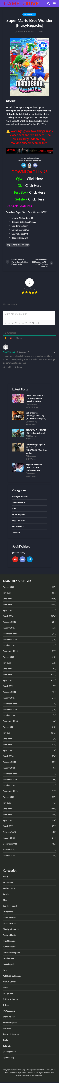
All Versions (8, 882)
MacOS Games (9, 981)
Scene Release (9, 1016)
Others (6, 1005)
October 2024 (9, 715)
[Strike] (16, 322)
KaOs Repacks (9, 964)
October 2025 (9, 645)
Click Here (35, 179)
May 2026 (7, 604)
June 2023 (7, 808)
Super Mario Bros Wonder (17, 244)
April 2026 (7, 610)
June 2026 (7, 598)
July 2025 (7, 663)
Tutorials (7, 1046)
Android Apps (9, 888)
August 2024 (8, 727)
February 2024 (9, 762)
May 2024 (7, 744)
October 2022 (9, 855)
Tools (5, 1040)
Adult (5, 876)
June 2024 (7, 738)
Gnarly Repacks (9, 958)
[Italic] (9, 322)
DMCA (28, 1070)
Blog (5, 900)
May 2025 (7, 674)
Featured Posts (9, 935)
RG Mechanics (9, 1011)
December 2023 (10, 773)
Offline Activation (10, 999)
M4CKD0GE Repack (12, 976)
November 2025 (10, 639)
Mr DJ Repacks (9, 993)
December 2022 (10, 844)
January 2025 (9, 698)
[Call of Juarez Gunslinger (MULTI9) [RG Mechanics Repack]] (18, 415)
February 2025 (9, 692)
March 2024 (8, 756)
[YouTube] (15, 559)
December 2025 (10, 633)
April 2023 (7, 820)
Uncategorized (9, 1051)
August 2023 (8, 797)
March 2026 (8, 616)
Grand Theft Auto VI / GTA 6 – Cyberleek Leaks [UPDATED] (35, 398)
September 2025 (10, 651)
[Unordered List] (22, 322)
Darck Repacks (9, 917)
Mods (5, 987)
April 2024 (7, 750)
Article (6, 894)
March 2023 (8, 826)
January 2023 (9, 838)
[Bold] (5, 322)
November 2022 (10, 849)
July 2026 (7, 593)
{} (37, 323)
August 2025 (8, 657)
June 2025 (7, 668)
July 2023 (7, 803)
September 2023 (10, 791)
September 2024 (10, 721)
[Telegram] (30, 559)
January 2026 (9, 628)
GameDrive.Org (19, 1070)
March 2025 (8, 686)
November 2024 (10, 709)
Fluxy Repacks (29, 14)
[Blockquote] (26, 322)
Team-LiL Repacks (11, 1034)
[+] (40, 323)
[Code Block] (29, 322)
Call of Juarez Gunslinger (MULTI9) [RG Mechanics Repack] (36, 416)
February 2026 (9, 622)
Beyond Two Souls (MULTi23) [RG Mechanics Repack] (34, 467)
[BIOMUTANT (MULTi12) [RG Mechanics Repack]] (18, 432)
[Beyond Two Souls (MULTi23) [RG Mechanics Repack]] (18, 467)
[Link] (33, 322)
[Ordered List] (19, 322)
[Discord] (22, 559)
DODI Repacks (9, 923)
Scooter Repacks (10, 1022)
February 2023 (9, 832)
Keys (5, 970)
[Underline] (12, 322)
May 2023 (7, 814)
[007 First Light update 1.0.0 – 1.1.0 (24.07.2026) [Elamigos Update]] (18, 447)
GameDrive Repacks (11, 952)
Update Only (8, 1057)
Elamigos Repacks (10, 929)
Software (7, 1028)
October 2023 (9, 785)
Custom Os (8, 911)
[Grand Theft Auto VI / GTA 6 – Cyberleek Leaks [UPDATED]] (18, 398)
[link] (29, 151)
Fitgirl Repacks (9, 941)
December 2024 (10, 703)
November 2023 (10, 779)
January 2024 (9, 768)
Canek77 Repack (10, 906)
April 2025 (7, 680)
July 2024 (7, 733)
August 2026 (8, 587)
